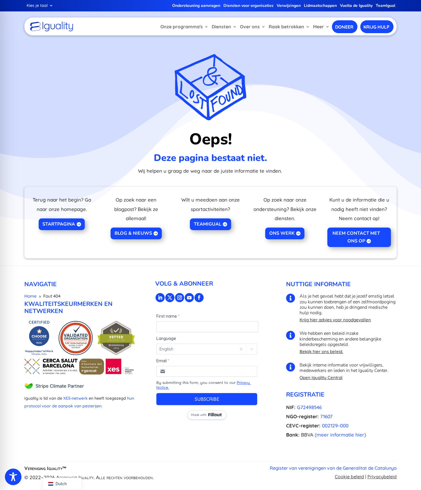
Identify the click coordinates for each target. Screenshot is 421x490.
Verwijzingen (289, 6)
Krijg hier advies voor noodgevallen (335, 319)
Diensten (221, 26)
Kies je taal (37, 5)
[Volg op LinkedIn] (160, 297)
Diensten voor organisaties (248, 6)
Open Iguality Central (321, 377)
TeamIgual (385, 6)
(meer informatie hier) (340, 435)
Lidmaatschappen (320, 6)
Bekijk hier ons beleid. (321, 351)
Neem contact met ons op (356, 237)
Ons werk (282, 233)
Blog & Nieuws (133, 233)
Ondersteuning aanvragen (196, 6)
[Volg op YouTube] (189, 297)
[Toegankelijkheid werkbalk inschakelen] (13, 477)
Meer (318, 26)
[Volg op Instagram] (179, 297)
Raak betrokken (286, 26)
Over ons (250, 26)
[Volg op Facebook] (199, 297)
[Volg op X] (169, 297)
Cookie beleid (349, 476)
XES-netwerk (75, 398)
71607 (326, 416)
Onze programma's (181, 26)
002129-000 (335, 426)
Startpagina (58, 224)
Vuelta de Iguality (356, 6)
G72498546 (309, 407)
